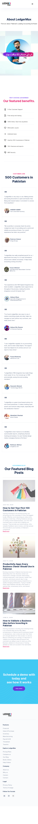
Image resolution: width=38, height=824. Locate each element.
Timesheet (6, 742)
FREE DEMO (19, 688)
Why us (5, 772)
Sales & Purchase (8, 731)
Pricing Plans (7, 752)
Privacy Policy (7, 785)
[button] (32, 4)
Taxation (5, 744)
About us (6, 770)
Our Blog (6, 757)
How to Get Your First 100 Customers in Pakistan (16, 509)
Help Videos (7, 762)
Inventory (6, 734)
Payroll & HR (7, 739)
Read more (6, 531)
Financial (6, 728)
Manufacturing (8, 736)
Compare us (7, 754)
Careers (5, 775)
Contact (5, 778)
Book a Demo (7, 760)
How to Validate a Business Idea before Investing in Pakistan (17, 623)
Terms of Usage (8, 788)
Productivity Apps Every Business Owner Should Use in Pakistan (18, 566)
